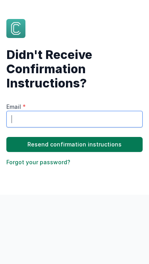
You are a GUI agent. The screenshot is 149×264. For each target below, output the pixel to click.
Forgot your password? (38, 162)
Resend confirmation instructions (74, 144)
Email (16, 106)
